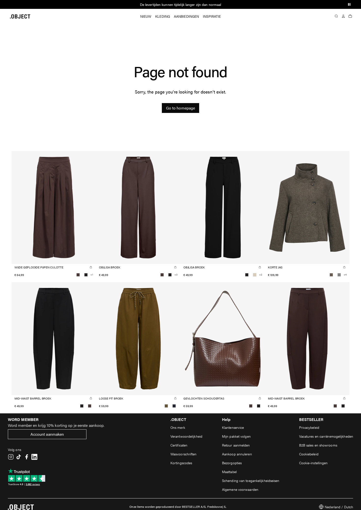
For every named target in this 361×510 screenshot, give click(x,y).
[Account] (343, 16)
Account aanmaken (47, 434)
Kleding (162, 16)
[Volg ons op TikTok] (19, 457)
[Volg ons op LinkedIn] (34, 457)
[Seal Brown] (78, 274)
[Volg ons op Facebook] (26, 457)
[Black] (86, 274)
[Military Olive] (166, 405)
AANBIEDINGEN (186, 16)
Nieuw (146, 16)
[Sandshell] (254, 274)
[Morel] (331, 274)
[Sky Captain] (174, 405)
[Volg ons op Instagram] (11, 457)
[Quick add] (91, 267)
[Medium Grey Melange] (339, 274)
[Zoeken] (336, 16)
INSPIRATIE (212, 16)
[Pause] (349, 4)
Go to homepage (180, 108)
